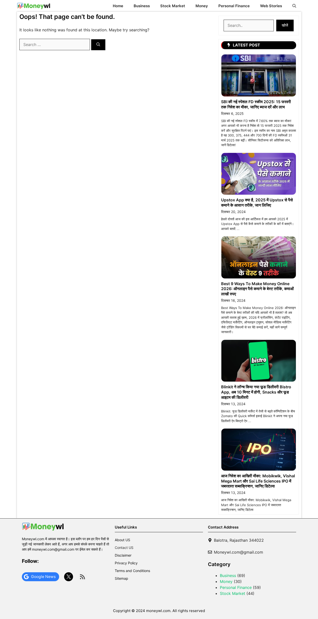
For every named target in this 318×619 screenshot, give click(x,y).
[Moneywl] (33, 6)
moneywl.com (158, 610)
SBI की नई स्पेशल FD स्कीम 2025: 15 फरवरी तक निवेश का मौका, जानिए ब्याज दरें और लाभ (256, 104)
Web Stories (271, 5)
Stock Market (172, 5)
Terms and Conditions (132, 571)
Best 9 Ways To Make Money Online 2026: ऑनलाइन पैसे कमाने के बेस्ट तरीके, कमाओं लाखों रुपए (257, 289)
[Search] (98, 44)
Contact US (124, 547)
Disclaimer (123, 555)
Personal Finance (234, 5)
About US (122, 540)
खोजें (285, 25)
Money (202, 5)
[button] (294, 6)
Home (118, 5)
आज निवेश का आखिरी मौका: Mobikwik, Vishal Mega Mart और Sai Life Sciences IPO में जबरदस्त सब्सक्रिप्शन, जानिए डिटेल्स (258, 481)
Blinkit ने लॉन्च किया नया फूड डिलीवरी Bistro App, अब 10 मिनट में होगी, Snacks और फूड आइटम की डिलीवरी (256, 392)
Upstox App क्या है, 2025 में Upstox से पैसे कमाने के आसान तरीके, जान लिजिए (257, 202)
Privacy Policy (126, 563)
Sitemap (121, 578)
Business (142, 5)
